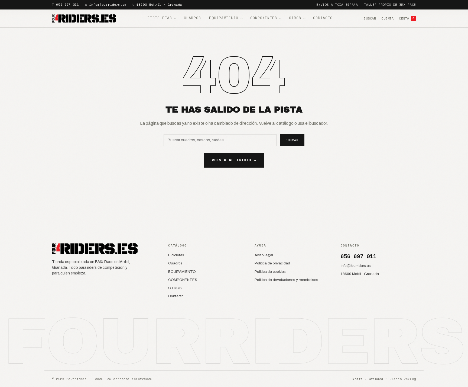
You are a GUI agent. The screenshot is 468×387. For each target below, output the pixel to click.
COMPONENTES (263, 18)
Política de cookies (270, 272)
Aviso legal (264, 255)
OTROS (295, 18)
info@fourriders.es (107, 4)
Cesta (406, 18)
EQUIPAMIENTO (223, 18)
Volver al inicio (234, 160)
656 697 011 (67, 4)
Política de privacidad (272, 263)
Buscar (370, 18)
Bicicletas (160, 18)
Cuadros (192, 18)
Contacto (323, 18)
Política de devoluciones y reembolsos (286, 280)
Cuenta (387, 18)
